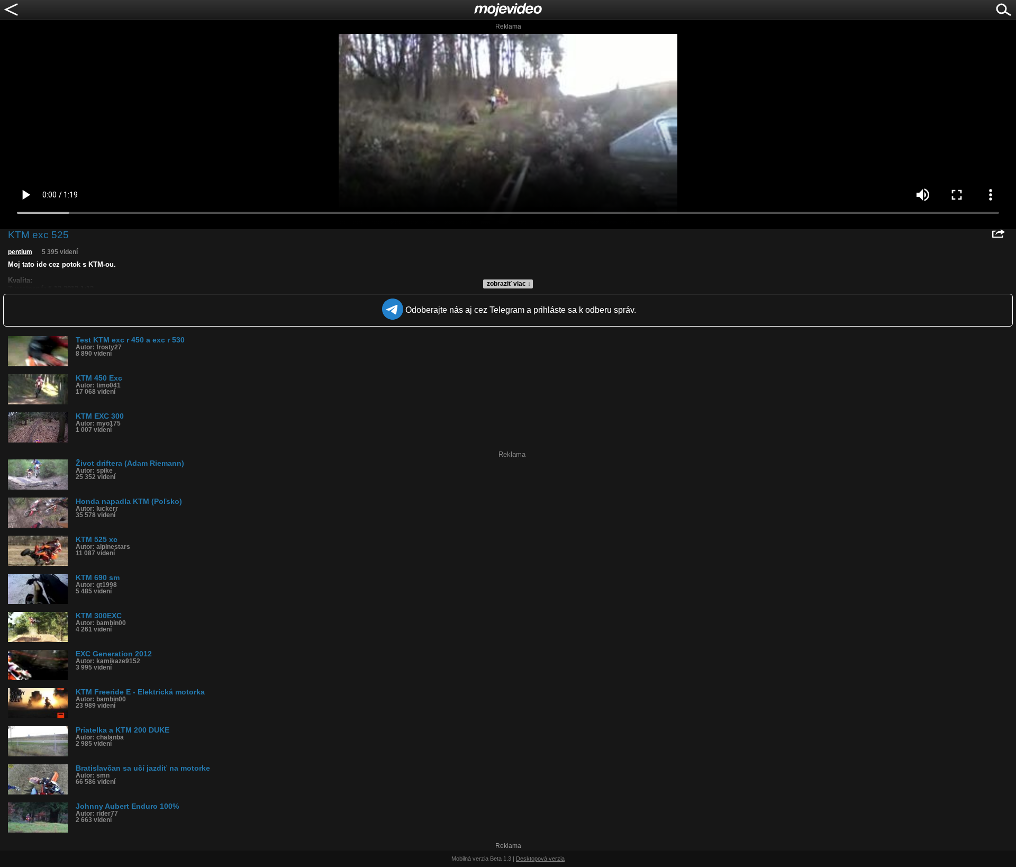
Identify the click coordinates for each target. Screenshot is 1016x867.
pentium (20, 252)
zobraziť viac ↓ (509, 283)
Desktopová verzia (540, 858)
